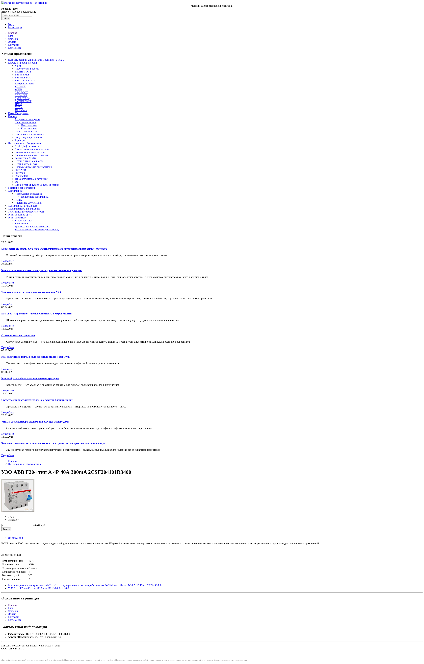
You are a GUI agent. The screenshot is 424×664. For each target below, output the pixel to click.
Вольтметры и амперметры (30, 152)
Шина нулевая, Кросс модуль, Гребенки (37, 184)
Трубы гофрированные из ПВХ (32, 226)
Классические (29, 125)
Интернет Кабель (24, 83)
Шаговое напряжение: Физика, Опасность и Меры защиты (36, 313)
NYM (18, 65)
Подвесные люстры (26, 131)
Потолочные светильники (29, 134)
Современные (29, 128)
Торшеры (20, 140)
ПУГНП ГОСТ (23, 101)
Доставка (13, 38)
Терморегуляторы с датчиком (31, 178)
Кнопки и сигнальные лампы (31, 155)
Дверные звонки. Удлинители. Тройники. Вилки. (36, 59)
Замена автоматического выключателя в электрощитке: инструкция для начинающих (53, 443)
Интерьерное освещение (28, 193)
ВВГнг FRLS (22, 74)
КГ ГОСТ (20, 86)
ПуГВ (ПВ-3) (22, 98)
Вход (11, 24)
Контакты (13, 44)
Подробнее (7, 261)
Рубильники (21, 175)
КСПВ (18, 89)
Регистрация (15, 27)
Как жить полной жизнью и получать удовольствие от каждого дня (41, 270)
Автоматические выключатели (32, 149)
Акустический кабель (27, 68)
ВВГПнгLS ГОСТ (25, 80)
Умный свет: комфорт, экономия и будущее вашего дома (35, 421)
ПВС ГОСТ (21, 92)
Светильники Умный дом (22, 205)
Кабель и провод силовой (22, 62)
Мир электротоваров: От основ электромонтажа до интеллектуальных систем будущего (54, 248)
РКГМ (18, 104)
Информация (15, 537)
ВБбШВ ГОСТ (23, 71)
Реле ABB (20, 169)
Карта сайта (14, 47)
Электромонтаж (17, 217)
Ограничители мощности (29, 161)
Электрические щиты (20, 214)
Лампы (19, 199)
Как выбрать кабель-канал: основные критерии (30, 378)
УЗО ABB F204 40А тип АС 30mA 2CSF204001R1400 (38, 588)
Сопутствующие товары (28, 137)
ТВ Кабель (21, 110)
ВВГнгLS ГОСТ (24, 77)
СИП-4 (19, 107)
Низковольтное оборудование (24, 143)
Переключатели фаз (26, 164)
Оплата (12, 41)
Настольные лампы (25, 122)
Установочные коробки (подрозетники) (37, 229)
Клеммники (21, 223)
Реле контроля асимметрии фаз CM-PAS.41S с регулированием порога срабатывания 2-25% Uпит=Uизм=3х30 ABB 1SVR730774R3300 (84, 585)
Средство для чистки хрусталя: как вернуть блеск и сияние (37, 400)
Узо (17, 181)
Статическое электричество (18, 335)
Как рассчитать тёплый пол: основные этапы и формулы (35, 356)
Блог (10, 35)
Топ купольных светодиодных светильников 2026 (31, 292)
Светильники (15, 190)
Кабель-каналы (23, 220)
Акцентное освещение (27, 119)
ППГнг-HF (21, 95)
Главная (12, 32)
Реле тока (20, 172)
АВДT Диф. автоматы (27, 146)
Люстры (12, 116)
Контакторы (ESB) (25, 158)
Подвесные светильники (35, 196)
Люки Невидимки (18, 113)
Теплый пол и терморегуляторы (26, 211)
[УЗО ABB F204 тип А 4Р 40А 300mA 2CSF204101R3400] (17, 511)
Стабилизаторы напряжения (24, 208)
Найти (6, 18)
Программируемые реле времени (33, 167)
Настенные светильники (28, 202)
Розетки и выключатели (21, 187)
